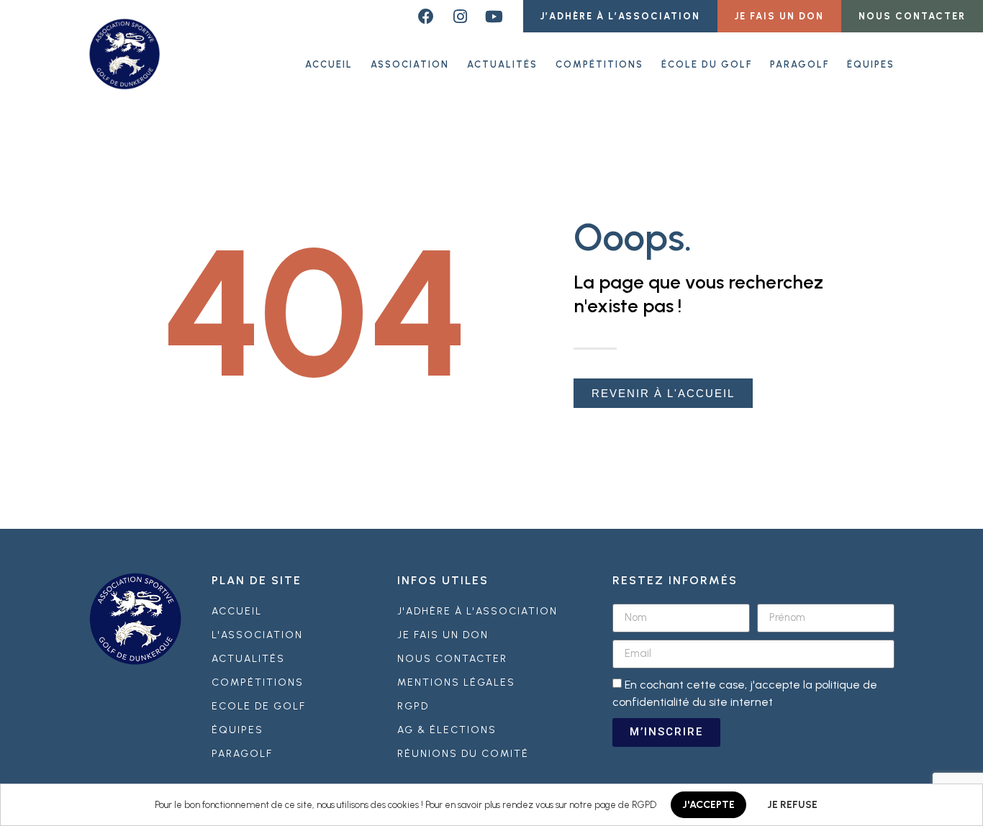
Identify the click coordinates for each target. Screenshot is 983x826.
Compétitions (599, 64)
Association (410, 64)
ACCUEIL (329, 64)
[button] (620, 16)
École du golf (706, 64)
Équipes (870, 64)
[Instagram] (460, 16)
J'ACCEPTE (708, 805)
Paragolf (799, 64)
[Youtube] (494, 16)
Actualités (502, 64)
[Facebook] (426, 16)
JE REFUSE (792, 805)
